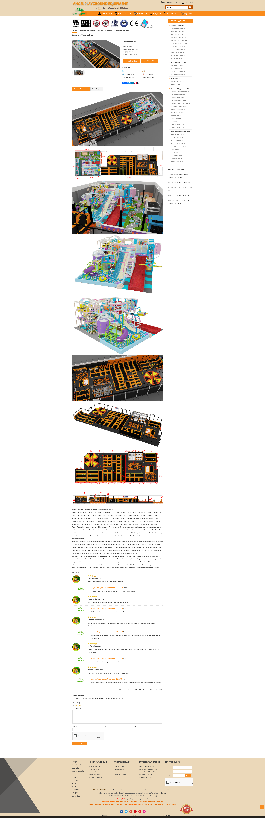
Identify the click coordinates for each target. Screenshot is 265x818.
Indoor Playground (179, 25)
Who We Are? (77, 765)
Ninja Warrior (177, 78)
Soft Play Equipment (178, 55)
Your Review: (77, 708)
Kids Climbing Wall (177, 155)
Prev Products (128, 77)
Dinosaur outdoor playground (180, 92)
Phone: (136, 726)
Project (156, 13)
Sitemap (163, 793)
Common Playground (178, 124)
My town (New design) (178, 28)
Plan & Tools (123, 13)
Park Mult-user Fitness (178, 146)
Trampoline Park (178, 62)
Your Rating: (76, 703)
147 (136, 689)
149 (143, 689)
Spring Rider (175, 152)
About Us (106, 13)
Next (160, 689)
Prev (120, 689)
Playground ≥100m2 (178, 46)
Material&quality (78, 771)
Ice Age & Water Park (178, 109)
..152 (155, 689)
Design (74, 762)
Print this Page (129, 74)
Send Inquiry (96, 89)
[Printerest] (135, 812)
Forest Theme (176, 118)
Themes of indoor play (178, 37)
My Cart (188, 13)
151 (151, 689)
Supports (75, 790)
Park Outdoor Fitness (178, 143)
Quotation (75, 780)
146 (132, 689)
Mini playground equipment (180, 100)
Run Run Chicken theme (179, 95)
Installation (76, 768)
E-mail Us (148, 71)
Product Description (81, 89)
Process (75, 777)
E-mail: (75, 726)
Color (74, 774)
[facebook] (121, 812)
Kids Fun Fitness (177, 140)
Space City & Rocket (178, 112)
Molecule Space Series (178, 97)
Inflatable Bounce (177, 161)
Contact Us (172, 13)
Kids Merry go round (178, 49)
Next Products (148, 77)
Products (141, 13)
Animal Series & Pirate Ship (180, 106)
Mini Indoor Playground (179, 40)
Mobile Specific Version (165, 790)
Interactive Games (177, 34)
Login (170, 2)
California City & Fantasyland (180, 103)
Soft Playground (176, 58)
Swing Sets (175, 149)
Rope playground (177, 84)
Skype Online (129, 71)
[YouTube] (139, 812)
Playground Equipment (181, 195)
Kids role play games (185, 182)
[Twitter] (126, 812)
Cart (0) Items (189, 2)
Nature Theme (176, 115)
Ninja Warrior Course (178, 81)
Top (262, 807)
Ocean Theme (176, 121)
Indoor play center (177, 31)
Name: (105, 726)
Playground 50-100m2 (179, 43)
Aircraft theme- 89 (177, 137)
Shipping (75, 793)
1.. (124, 689)
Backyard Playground (180, 131)
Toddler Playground (177, 52)
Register (177, 2)
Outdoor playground (178, 127)
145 (128, 689)
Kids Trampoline (176, 68)
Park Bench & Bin (177, 158)
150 (147, 689)
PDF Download (150, 74)
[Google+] (130, 812)
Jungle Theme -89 (177, 134)
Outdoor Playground (180, 89)
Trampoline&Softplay (178, 74)
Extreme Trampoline (178, 71)
